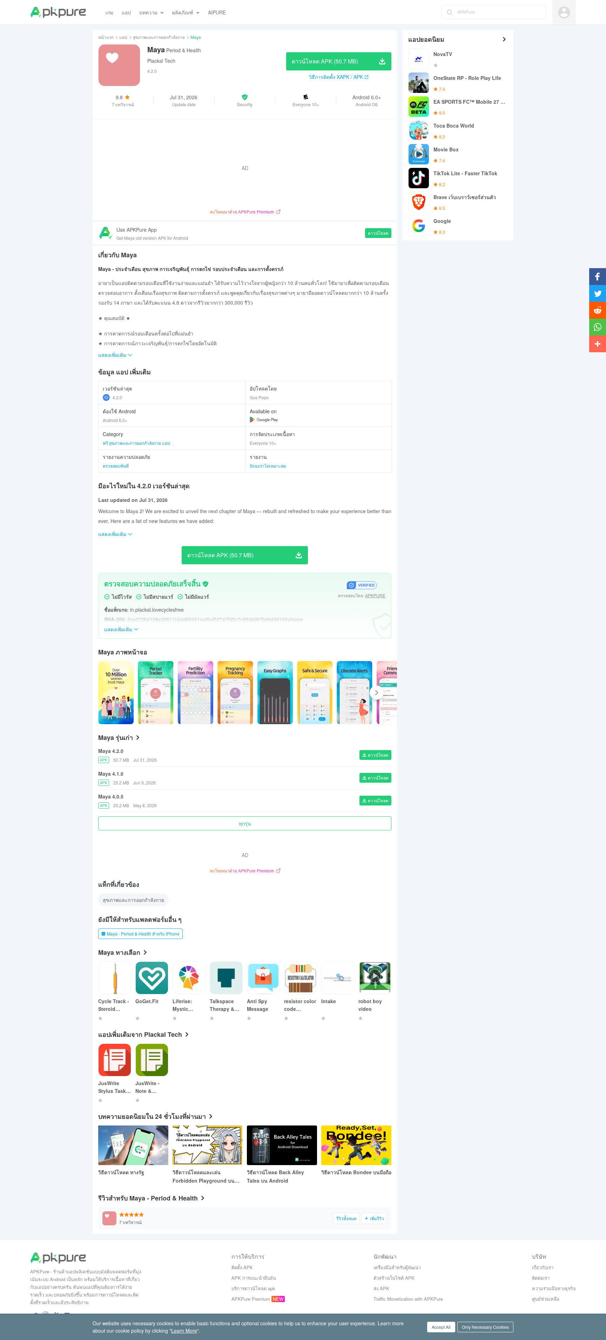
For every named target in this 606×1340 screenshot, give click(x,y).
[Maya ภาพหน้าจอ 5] (314, 692)
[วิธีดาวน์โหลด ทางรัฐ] (133, 1145)
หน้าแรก (106, 37)
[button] (245, 100)
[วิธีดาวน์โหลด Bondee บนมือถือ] (356, 1145)
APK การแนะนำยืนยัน (253, 1277)
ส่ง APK (381, 1288)
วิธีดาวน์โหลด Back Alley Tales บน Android (275, 1176)
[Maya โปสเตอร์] (116, 692)
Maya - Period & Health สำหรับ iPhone (143, 934)
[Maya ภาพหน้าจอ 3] (235, 692)
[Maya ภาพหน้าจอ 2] (195, 692)
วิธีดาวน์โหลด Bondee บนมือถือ (356, 1172)
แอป (123, 37)
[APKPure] (58, 12)
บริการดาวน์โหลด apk (253, 1288)
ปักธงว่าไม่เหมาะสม (268, 466)
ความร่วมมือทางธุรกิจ (554, 1288)
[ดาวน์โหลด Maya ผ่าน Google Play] (264, 419)
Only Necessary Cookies (485, 1327)
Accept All (441, 1327)
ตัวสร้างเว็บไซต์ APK (394, 1277)
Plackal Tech (161, 60)
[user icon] (564, 12)
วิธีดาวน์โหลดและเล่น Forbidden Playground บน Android (204, 1177)
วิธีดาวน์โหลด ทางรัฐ (121, 1172)
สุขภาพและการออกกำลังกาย (159, 37)
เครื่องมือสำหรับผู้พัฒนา (397, 1267)
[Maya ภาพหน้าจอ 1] (155, 692)
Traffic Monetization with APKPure (408, 1298)
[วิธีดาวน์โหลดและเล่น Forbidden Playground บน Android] (208, 1145)
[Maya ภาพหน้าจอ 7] (394, 692)
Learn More (184, 1330)
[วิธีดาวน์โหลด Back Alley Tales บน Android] (282, 1145)
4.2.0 (117, 397)
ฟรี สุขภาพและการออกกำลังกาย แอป (136, 443)
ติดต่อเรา (541, 1277)
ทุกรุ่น (245, 823)
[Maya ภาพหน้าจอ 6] (354, 692)
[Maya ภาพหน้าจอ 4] (275, 692)
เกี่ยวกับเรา (542, 1267)
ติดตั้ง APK (242, 1267)
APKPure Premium (250, 1298)
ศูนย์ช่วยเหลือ (545, 1298)
